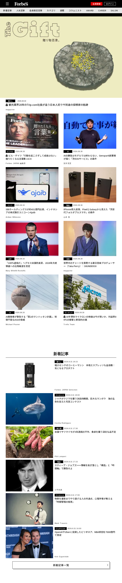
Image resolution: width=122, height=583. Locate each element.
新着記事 (7, 10)
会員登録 (97, 3)
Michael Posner (13, 324)
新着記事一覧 (61, 565)
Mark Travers (61, 523)
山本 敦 (67, 217)
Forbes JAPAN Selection (66, 390)
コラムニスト (75, 10)
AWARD (90, 10)
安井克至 (67, 163)
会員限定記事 (35, 10)
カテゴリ (51, 10)
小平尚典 (58, 490)
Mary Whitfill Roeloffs (16, 271)
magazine (10, 110)
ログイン (110, 3)
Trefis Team (69, 324)
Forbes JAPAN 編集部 (16, 163)
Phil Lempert (60, 456)
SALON (114, 10)
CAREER (102, 10)
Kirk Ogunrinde (62, 557)
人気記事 (20, 10)
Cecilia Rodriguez (63, 423)
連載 (62, 10)
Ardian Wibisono (13, 217)
